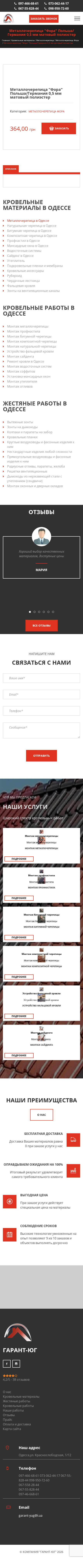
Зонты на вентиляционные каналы (33, 291)
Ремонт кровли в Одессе (25, 361)
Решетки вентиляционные (27, 471)
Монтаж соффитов (21, 371)
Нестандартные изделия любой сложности (39, 452)
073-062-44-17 (58, 3)
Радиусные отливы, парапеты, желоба (36, 466)
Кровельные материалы (23, 40)
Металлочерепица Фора (67, 40)
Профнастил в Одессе (23, 241)
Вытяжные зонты (20, 422)
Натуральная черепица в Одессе (31, 226)
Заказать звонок (43, 18)
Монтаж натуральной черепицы (31, 346)
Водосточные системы (24, 251)
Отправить (41, 755)
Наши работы (13, 1410)
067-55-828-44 (28, 8)
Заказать (62, 128)
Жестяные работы (16, 1401)
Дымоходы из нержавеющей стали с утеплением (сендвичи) (34, 478)
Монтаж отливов (20, 386)
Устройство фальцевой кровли (30, 351)
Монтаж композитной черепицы (32, 341)
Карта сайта (12, 1429)
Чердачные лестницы (23, 281)
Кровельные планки (22, 437)
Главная (6, 40)
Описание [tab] (10, 169)
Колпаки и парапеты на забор (30, 432)
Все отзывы (42, 625)
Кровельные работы (18, 1406)
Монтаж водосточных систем (29, 366)
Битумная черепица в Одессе (29, 231)
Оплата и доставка (17, 1424)
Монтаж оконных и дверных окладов (35, 486)
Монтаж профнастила (23, 331)
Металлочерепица (45, 40)
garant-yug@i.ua (30, 1515)
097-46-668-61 (29, 1494)
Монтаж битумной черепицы (29, 336)
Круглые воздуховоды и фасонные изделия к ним (40, 444)
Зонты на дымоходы (22, 427)
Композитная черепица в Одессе (32, 236)
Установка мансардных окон (28, 376)
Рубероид (14, 276)
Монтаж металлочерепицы (27, 326)
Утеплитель (16, 261)
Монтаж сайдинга (20, 356)
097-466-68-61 (28, 3)
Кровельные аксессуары (25, 271)
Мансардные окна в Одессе (27, 246)
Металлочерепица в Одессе (28, 221)
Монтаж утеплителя (22, 381)
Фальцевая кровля (21, 286)
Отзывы (9, 1415)
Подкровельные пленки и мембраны (35, 266)
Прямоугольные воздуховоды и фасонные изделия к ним (39, 459)
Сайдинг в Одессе (20, 256)
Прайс (7, 1419)
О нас (41, 1115)
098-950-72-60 (58, 8)
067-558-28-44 (29, 1485)
